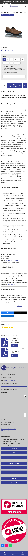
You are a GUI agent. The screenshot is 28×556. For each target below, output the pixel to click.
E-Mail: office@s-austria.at (8, 430)
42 (19, 59)
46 (11, 63)
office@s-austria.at (10, 380)
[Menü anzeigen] (2, 6)
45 (7, 63)
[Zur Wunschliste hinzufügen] (25, 85)
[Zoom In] (25, 414)
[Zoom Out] (25, 416)
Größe (4, 56)
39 (7, 59)
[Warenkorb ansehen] (25, 6)
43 (22, 59)
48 (19, 63)
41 (15, 59)
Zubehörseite (11, 284)
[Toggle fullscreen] (25, 396)
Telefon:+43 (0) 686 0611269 (8, 429)
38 (4, 59)
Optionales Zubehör (8, 66)
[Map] (14, 406)
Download (14, 345)
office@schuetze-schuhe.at (12, 260)
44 (4, 63)
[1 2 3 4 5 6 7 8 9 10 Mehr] (3, 85)
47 (15, 63)
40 (11, 59)
